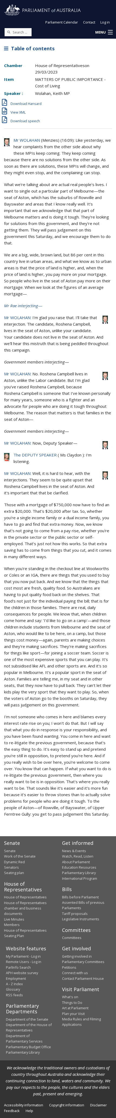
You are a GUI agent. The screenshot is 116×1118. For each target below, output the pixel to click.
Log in (105, 22)
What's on (70, 996)
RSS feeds (14, 995)
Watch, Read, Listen (77, 856)
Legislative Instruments (80, 919)
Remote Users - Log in (23, 961)
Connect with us (75, 972)
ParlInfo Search (18, 967)
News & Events (74, 850)
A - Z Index (14, 983)
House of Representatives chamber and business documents (25, 908)
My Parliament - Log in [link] (23, 956)
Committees (71, 937)
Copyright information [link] (66, 1105)
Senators (11, 867)
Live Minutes (14, 919)
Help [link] (29, 1110)
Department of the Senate (27, 1019)
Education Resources (79, 867)
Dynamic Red (14, 861)
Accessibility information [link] (23, 1105)
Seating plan (14, 872)
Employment (16, 978)
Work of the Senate (20, 856)
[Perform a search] (9, 32)
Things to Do (72, 1002)
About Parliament (76, 861)
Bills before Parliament (80, 897)
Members (12, 924)
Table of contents (31, 48)
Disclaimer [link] (98, 1105)
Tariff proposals (75, 913)
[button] (104, 32)
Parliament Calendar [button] (61, 22)
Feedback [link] (12, 1110)
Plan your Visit (73, 1013)
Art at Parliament (75, 1007)
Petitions (69, 967)
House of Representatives (25, 897)
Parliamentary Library (79, 872)
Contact (89, 22)
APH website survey (22, 972)
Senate (10, 850)
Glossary (13, 989)
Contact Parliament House (83, 978)
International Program (79, 878)
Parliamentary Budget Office (28, 1046)
